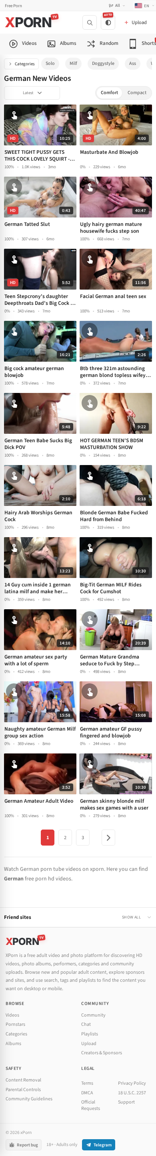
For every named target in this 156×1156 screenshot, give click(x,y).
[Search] (89, 22)
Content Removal (23, 1080)
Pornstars (15, 1024)
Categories (25, 64)
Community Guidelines (29, 1099)
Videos (12, 1015)
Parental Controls (23, 1089)
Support (126, 1102)
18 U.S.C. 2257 (132, 1093)
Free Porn (13, 6)
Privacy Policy (132, 1083)
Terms (87, 1083)
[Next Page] (108, 838)
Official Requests (90, 1105)
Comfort (109, 92)
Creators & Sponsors (101, 1052)
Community (93, 1015)
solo (50, 63)
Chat (86, 1024)
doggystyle (103, 63)
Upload (88, 1043)
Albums (13, 1043)
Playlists (89, 1034)
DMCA (87, 1093)
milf (73, 63)
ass (132, 63)
